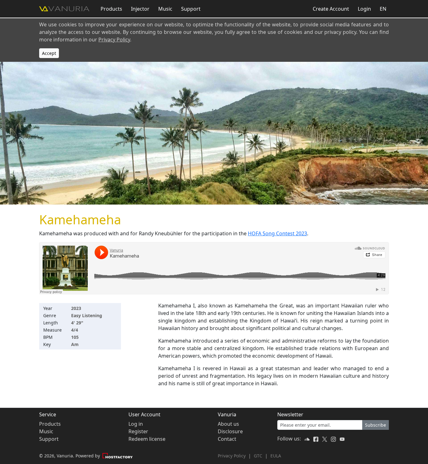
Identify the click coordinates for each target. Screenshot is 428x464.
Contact (227, 438)
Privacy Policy (114, 39)
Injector (140, 8)
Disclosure (230, 431)
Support (191, 8)
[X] (325, 438)
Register (138, 431)
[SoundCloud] (308, 438)
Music (165, 8)
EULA (275, 456)
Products (111, 8)
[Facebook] (316, 438)
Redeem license (146, 438)
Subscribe (375, 425)
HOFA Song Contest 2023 (277, 233)
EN (383, 8)
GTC (258, 456)
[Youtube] (342, 438)
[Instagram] (334, 438)
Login (364, 8)
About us (228, 423)
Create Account (331, 8)
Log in (135, 423)
